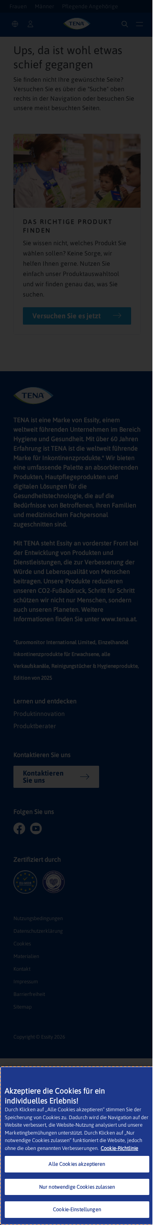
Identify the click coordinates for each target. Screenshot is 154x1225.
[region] (77, 1145)
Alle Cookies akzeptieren (77, 1164)
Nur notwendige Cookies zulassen (77, 1187)
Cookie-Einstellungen (77, 1209)
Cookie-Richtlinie (119, 1148)
